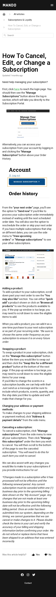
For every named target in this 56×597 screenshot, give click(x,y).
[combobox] (28, 35)
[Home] (4, 14)
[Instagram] (28, 575)
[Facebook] (22, 575)
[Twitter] (33, 575)
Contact (28, 583)
